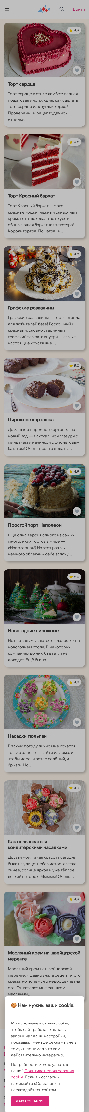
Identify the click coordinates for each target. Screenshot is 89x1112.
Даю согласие (30, 1101)
